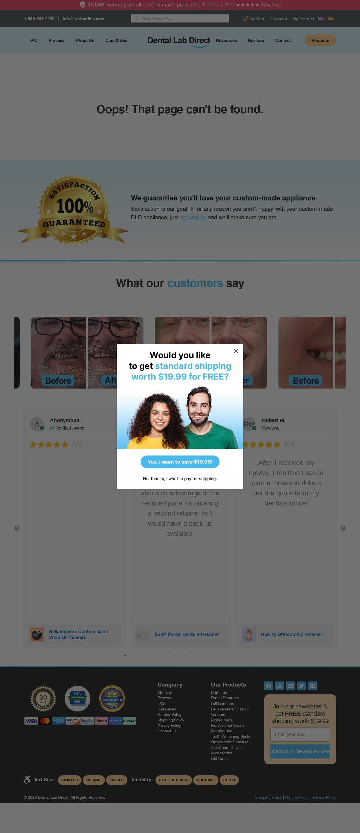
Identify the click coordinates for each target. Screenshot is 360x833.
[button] (180, 409)
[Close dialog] (236, 351)
